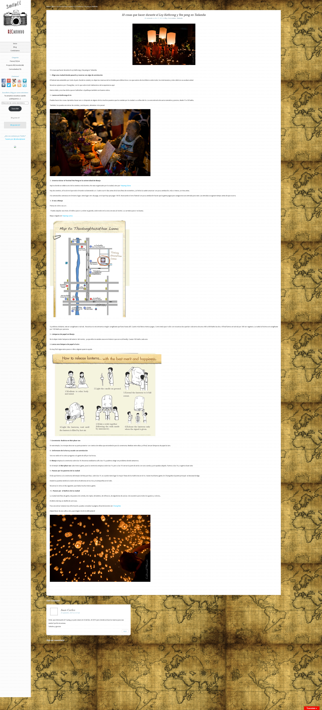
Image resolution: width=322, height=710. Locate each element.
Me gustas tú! (15, 118)
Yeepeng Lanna (67, 216)
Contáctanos (15, 51)
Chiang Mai (117, 506)
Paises (14, 61)
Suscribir (15, 109)
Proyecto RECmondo (15, 65)
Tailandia (180, 18)
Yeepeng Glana (126, 186)
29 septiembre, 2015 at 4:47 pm (70, 613)
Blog (15, 47)
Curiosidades (15, 69)
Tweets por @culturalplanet (15, 139)
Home (48, 6)
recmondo (150, 18)
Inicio (15, 44)
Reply (125, 631)
